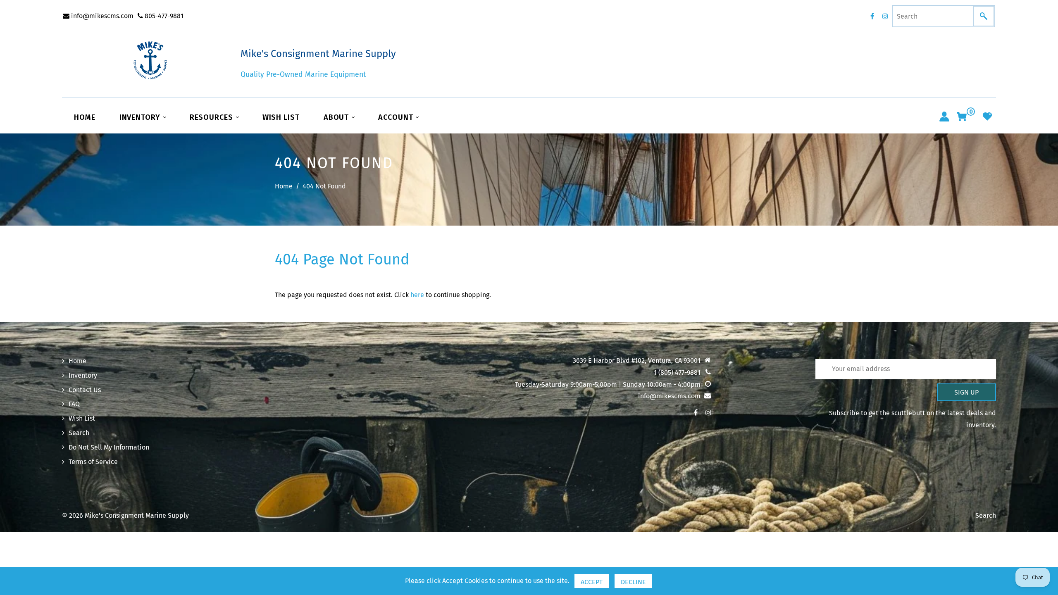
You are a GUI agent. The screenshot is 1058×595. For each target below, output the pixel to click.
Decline (633, 582)
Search (79, 433)
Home (84, 117)
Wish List (281, 117)
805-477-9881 (163, 16)
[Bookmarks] (987, 116)
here (417, 295)
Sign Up (966, 392)
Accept (592, 582)
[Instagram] (885, 16)
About (337, 117)
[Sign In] (944, 116)
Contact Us (85, 390)
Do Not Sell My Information (109, 447)
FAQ (74, 404)
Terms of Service (93, 462)
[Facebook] (872, 16)
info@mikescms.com (101, 16)
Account (396, 117)
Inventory (140, 117)
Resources (212, 117)
